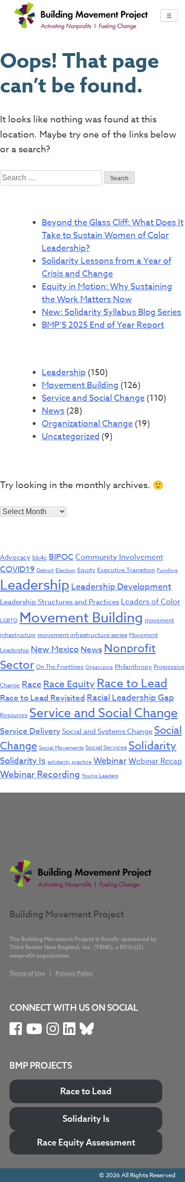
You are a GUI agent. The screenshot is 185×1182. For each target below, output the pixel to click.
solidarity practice (69, 762)
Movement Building (80, 385)
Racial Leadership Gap (130, 698)
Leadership (64, 372)
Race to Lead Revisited (42, 698)
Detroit (45, 570)
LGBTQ (9, 621)
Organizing (99, 667)
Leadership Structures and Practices (59, 602)
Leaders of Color (150, 602)
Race (31, 684)
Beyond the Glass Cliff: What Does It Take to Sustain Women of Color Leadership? (113, 235)
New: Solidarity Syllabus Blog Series (111, 312)
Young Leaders (100, 776)
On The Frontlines (59, 667)
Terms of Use (27, 973)
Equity (86, 569)
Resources (14, 715)
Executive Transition (126, 569)
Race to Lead (132, 683)
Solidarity (152, 746)
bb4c (39, 557)
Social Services (106, 747)
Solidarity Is (23, 761)
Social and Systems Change (107, 731)
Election (65, 570)
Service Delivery (30, 731)
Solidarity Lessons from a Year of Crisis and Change (106, 267)
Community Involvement (119, 557)
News (53, 411)
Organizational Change (87, 423)
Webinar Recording (40, 774)
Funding (167, 570)
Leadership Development (121, 587)
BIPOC (61, 557)
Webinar (110, 761)
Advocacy (15, 557)
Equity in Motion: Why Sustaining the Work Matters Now (107, 293)
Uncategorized (71, 436)
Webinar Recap (155, 761)
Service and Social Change (93, 398)
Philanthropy (133, 666)
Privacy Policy (74, 973)
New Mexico (55, 649)
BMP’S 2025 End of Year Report (103, 325)
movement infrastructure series (82, 634)
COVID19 (17, 569)
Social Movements (61, 748)
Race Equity (69, 684)
